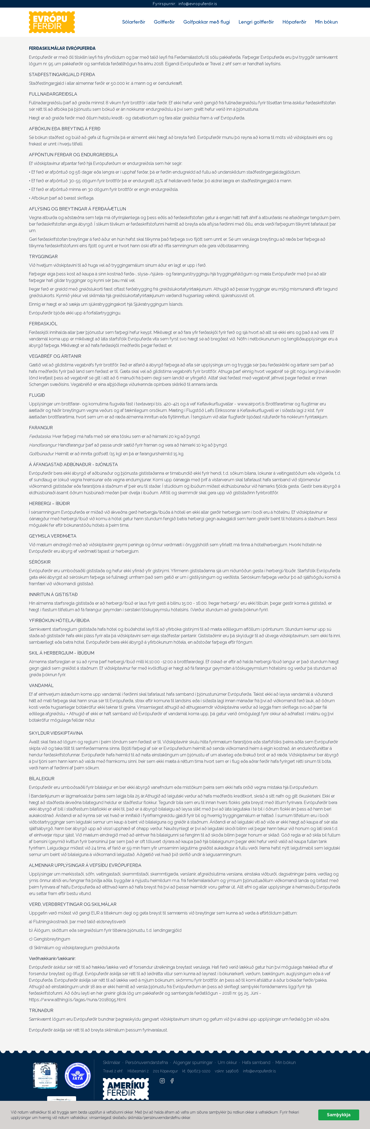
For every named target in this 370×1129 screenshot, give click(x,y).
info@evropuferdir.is (197, 4)
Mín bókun (285, 1062)
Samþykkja (338, 1114)
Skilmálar (111, 1062)
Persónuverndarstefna (146, 1062)
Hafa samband (256, 1062)
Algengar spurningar (193, 1062)
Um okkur (227, 1062)
